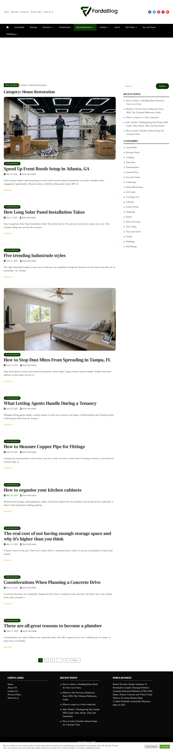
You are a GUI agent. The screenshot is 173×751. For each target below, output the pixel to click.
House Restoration (84, 27)
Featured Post (132, 172)
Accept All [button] (164, 747)
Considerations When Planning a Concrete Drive (52, 582)
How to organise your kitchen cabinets (42, 490)
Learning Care (132, 197)
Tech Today (130, 27)
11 (66, 660)
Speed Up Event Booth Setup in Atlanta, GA (46, 169)
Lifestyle (103, 27)
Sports (117, 27)
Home (6, 12)
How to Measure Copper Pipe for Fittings (44, 446)
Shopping (130, 212)
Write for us (48, 12)
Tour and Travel (149, 27)
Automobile (19, 27)
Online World (132, 207)
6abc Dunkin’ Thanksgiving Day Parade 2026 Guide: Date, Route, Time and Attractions (81, 712)
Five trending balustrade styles (35, 255)
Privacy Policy (36, 12)
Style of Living (133, 221)
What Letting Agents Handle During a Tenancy (50, 403)
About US (14, 12)
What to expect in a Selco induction (142, 117)
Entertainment (65, 27)
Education (47, 27)
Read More (8, 190)
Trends (129, 236)
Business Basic (133, 152)
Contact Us (24, 12)
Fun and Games (133, 177)
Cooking (130, 157)
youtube (167, 12)
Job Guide (130, 192)
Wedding (130, 241)
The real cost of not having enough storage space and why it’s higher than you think (57, 536)
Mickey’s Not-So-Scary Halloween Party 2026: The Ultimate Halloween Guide (80, 696)
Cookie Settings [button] (151, 747)
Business (33, 27)
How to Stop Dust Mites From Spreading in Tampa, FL (57, 360)
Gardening (131, 182)
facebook (149, 12)
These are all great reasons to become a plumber (53, 626)
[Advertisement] (86, 56)
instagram (158, 12)
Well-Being (10, 34)
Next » (75, 660)
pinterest (163, 12)
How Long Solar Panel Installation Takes (44, 212)
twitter (154, 12)
